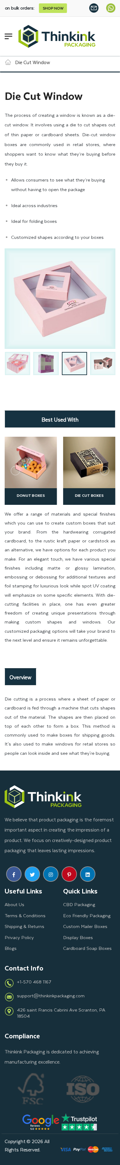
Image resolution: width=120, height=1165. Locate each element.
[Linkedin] (87, 874)
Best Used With (60, 419)
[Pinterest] (69, 874)
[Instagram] (50, 874)
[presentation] (15, 470)
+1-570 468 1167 (34, 981)
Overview (20, 677)
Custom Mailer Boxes (85, 926)
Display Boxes (78, 937)
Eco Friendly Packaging (86, 915)
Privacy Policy (19, 937)
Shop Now (33, 8)
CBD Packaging (79, 904)
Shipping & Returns (24, 926)
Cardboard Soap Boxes (87, 948)
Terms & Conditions (25, 915)
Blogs (11, 948)
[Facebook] (14, 874)
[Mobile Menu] (8, 36)
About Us (14, 904)
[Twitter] (32, 874)
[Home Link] (8, 62)
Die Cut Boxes (39, 495)
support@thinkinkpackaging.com (51, 995)
